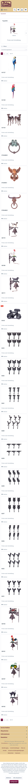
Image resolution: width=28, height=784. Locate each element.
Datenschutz (10, 753)
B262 (3, 376)
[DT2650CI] (14, 174)
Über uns (23, 748)
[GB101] (14, 642)
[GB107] (14, 670)
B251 (3, 596)
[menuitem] (4, 9)
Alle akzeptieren (17, 777)
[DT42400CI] (14, 146)
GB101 (3, 651)
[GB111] (14, 284)
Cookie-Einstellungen (14, 748)
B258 (3, 486)
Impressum (17, 753)
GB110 (3, 238)
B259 (3, 458)
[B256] (14, 532)
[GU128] (14, 91)
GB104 (3, 624)
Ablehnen (8, 777)
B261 (3, 403)
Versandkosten (4, 743)
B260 (3, 431)
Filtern (5, 46)
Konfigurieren (14, 781)
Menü (5, 10)
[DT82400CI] (14, 201)
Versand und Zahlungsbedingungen (16, 750)
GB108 (14, 35)
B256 (3, 541)
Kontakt (4, 750)
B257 (3, 513)
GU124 (3, 127)
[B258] (14, 477)
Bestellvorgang (5, 748)
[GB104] (14, 615)
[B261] (14, 394)
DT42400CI (5, 155)
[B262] (14, 367)
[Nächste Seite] (4, 53)
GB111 (3, 293)
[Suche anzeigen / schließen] (14, 9)
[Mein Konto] (21, 9)
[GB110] (14, 229)
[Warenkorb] (25, 9)
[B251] (14, 587)
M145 (3, 320)
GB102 (3, 706)
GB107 (3, 679)
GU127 (3, 72)
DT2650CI (4, 183)
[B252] (14, 560)
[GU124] (14, 119)
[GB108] (14, 29)
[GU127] (14, 63)
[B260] (14, 422)
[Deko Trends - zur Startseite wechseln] (6, 4)
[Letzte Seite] (7, 53)
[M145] (14, 311)
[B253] (14, 339)
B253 (3, 348)
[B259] (14, 449)
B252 (3, 568)
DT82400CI (5, 210)
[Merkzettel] (18, 9)
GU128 (3, 100)
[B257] (14, 504)
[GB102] (14, 697)
